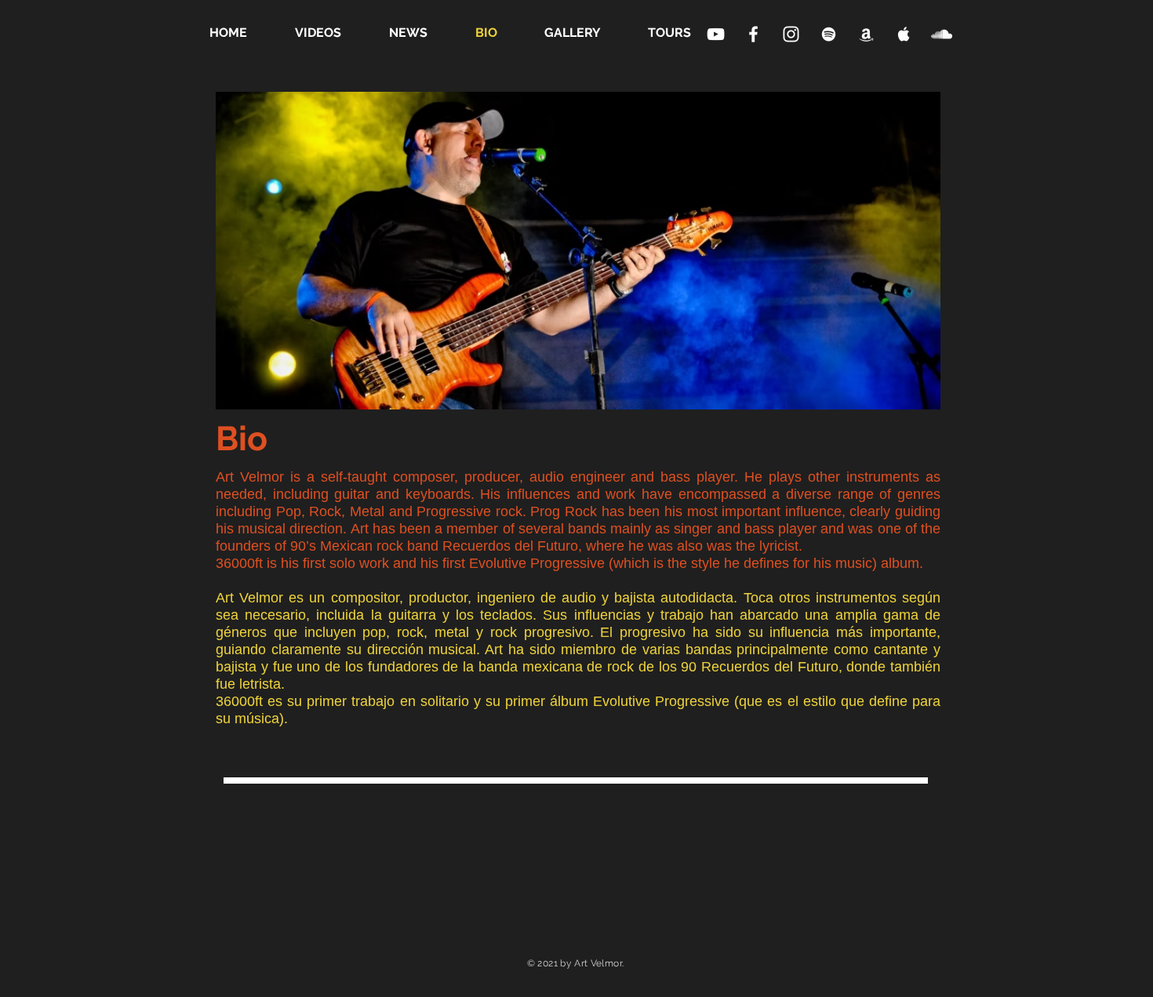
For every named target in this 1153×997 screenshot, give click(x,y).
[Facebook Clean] (753, 34)
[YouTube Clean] (715, 34)
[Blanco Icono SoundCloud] (941, 34)
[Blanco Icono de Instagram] (791, 34)
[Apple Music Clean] (866, 34)
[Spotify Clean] (828, 34)
